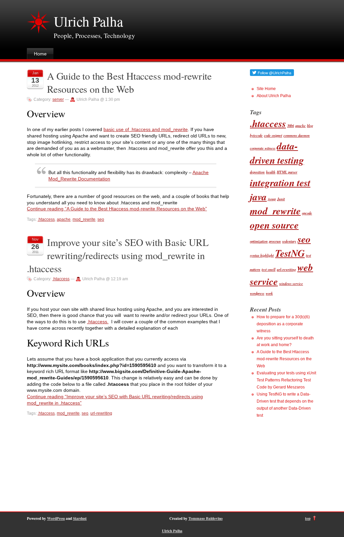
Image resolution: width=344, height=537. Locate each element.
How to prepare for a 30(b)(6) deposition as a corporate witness (283, 324)
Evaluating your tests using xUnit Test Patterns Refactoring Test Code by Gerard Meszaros (286, 380)
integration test (280, 182)
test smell (268, 269)
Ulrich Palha (88, 21)
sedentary (289, 241)
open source (274, 225)
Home (40, 53)
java (258, 197)
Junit (281, 198)
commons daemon (297, 135)
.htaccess (46, 219)
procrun (275, 241)
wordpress (257, 293)
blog (310, 125)
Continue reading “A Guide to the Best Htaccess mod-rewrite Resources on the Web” (117, 208)
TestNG (290, 253)
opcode (307, 212)
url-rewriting (101, 413)
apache (64, 219)
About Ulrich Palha (274, 95)
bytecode (256, 135)
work (269, 293)
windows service (291, 283)
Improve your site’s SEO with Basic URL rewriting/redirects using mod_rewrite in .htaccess (117, 255)
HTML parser (287, 171)
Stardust (80, 518)
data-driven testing (277, 153)
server (58, 99)
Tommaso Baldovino (205, 518)
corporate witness (262, 148)
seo (100, 219)
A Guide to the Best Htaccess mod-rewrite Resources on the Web (129, 82)
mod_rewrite (84, 219)
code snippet (273, 135)
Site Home (266, 88)
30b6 (290, 125)
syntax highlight (262, 255)
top (307, 518)
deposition (257, 171)
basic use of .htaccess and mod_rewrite (145, 129)
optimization (259, 241)
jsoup (272, 198)
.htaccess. (98, 321)
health (270, 171)
